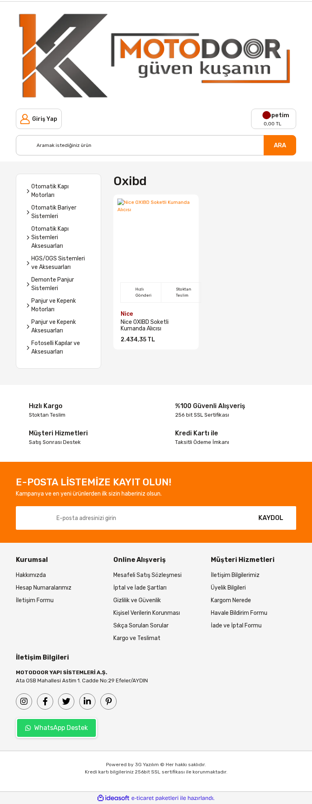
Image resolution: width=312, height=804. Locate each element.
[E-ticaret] (155, 798)
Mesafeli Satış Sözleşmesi (147, 575)
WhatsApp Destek (61, 728)
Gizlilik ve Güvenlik (137, 600)
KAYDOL (270, 518)
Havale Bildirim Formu (239, 613)
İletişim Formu (35, 600)
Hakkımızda (31, 575)
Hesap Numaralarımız (44, 587)
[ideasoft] (113, 798)
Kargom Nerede (231, 600)
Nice (127, 314)
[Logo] (156, 55)
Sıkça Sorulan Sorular (141, 625)
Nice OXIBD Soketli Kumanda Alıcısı (145, 325)
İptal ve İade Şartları (140, 587)
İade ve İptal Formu (236, 625)
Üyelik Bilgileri (228, 587)
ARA (280, 145)
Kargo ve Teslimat (136, 638)
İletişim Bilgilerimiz (235, 575)
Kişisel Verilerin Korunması (146, 613)
